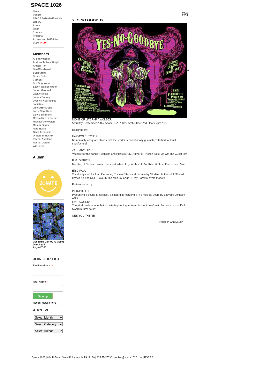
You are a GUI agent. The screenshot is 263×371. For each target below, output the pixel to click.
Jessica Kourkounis (44, 100)
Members (41, 54)
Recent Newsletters (44, 302)
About (36, 25)
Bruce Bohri (40, 76)
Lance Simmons (42, 114)
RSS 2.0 (148, 357)
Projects (38, 36)
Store (40, 43)
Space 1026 (38, 357)
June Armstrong (42, 107)
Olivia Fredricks (42, 132)
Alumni (39, 157)
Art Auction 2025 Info (45, 39)
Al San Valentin (41, 58)
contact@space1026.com (128, 357)
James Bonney (42, 97)
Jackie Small (40, 93)
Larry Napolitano (42, 111)
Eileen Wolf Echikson (45, 86)
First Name (40, 282)
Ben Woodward (42, 69)
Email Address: (43, 265)
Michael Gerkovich (44, 121)
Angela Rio (39, 65)
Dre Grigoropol (41, 83)
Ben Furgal (39, 72)
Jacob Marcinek (42, 90)
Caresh (37, 79)
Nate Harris (39, 128)
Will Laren (38, 146)
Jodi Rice (38, 104)
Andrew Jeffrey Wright (46, 62)
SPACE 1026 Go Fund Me (47, 18)
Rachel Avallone (42, 139)
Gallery (37, 22)
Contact (37, 32)
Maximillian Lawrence (45, 118)
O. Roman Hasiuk (43, 135)
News (36, 11)
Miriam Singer (41, 125)
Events (37, 15)
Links (36, 29)
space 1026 (46, 5)
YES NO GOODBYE (89, 20)
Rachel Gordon (41, 142)
